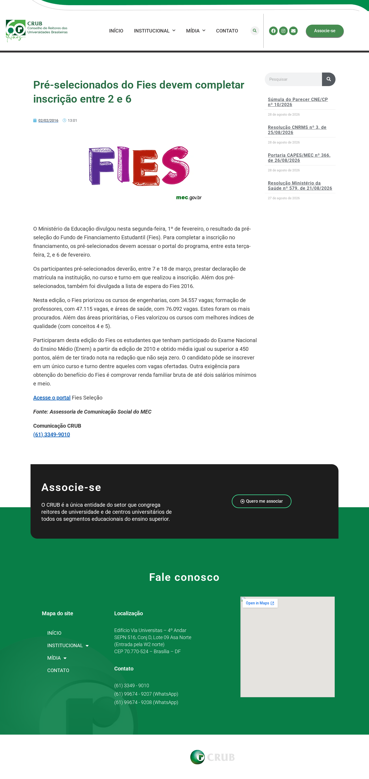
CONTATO (227, 31)
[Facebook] (273, 31)
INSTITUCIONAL (152, 31)
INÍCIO (116, 31)
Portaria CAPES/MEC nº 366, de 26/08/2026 (299, 158)
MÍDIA (193, 31)
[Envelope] (293, 31)
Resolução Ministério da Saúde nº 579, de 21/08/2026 (300, 186)
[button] (254, 30)
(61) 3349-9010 (51, 434)
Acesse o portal (52, 397)
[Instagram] (283, 31)
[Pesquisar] (329, 79)
